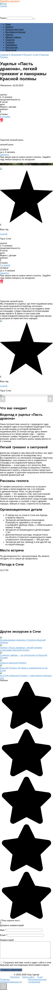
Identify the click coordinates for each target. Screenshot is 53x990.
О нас (40, 977)
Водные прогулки (14, 29)
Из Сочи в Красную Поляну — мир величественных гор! (26, 676)
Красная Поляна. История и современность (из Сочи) (24, 669)
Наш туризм (7, 8)
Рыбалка (10, 42)
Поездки (9, 39)
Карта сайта (28, 977)
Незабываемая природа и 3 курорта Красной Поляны (23, 641)
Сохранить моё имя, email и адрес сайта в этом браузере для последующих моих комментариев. (25, 963)
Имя (3, 930)
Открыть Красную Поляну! (13, 663)
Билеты (9, 27)
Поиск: (3, 18)
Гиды (8, 24)
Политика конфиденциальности (11, 980)
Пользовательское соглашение (37, 980)
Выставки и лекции (15, 32)
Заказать (4, 154)
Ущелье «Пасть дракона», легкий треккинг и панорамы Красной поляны (21, 648)
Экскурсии (10, 50)
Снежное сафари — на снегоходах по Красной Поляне (23, 656)
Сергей (3, 234)
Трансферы (11, 45)
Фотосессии (11, 47)
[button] (2, 398)
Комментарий (7, 940)
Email (3, 935)
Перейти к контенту (10, 1)
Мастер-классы (13, 37)
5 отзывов (5, 116)
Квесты (9, 34)
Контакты (15, 977)
